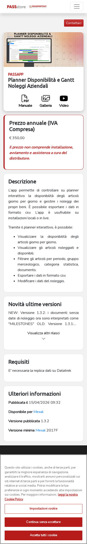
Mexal (38, 411)
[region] (43, 499)
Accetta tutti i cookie (43, 535)
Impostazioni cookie (43, 508)
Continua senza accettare (43, 522)
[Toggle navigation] (76, 6)
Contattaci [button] (73, 23)
